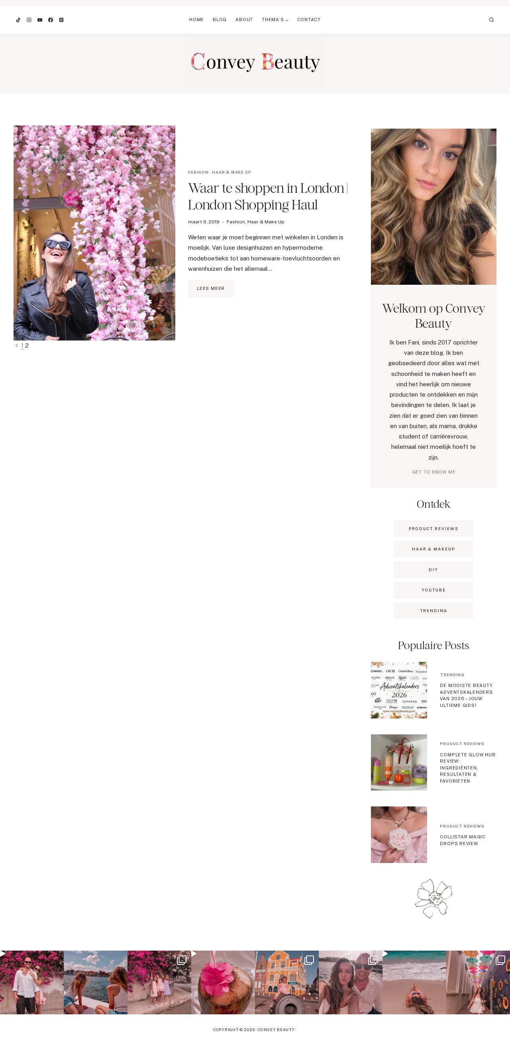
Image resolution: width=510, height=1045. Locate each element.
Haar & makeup (433, 548)
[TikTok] (18, 20)
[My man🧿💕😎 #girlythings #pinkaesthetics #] (32, 982)
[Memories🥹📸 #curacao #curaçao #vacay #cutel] (287, 982)
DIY (433, 569)
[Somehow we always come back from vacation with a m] (350, 982)
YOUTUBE (434, 589)
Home (196, 19)
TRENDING (433, 610)
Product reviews (462, 743)
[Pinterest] (61, 20)
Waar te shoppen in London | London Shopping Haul (267, 196)
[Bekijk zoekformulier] (491, 20)
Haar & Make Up (231, 172)
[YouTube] (40, 20)
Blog (220, 19)
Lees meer (215, 291)
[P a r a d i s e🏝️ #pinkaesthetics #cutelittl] (96, 982)
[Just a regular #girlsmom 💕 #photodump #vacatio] (159, 982)
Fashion (198, 172)
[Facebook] (50, 20)
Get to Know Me (434, 472)
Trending (452, 674)
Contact (309, 19)
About (244, 19)
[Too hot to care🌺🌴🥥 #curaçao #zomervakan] (478, 982)
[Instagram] (29, 20)
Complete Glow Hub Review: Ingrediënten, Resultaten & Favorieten (467, 767)
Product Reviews (434, 528)
